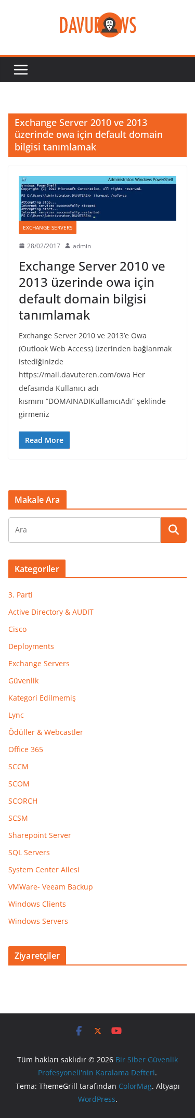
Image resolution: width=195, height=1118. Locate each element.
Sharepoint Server (39, 835)
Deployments (31, 646)
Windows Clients (37, 904)
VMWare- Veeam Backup (50, 887)
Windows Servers (38, 921)
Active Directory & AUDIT (51, 612)
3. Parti (20, 595)
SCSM (18, 818)
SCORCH (22, 801)
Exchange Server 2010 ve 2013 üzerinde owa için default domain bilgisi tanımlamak (92, 290)
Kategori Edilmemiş (42, 698)
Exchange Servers (47, 227)
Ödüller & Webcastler (45, 732)
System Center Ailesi (44, 869)
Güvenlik (23, 680)
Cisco (17, 629)
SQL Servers (29, 852)
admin (82, 246)
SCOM (19, 784)
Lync (16, 715)
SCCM (18, 766)
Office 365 (25, 749)
